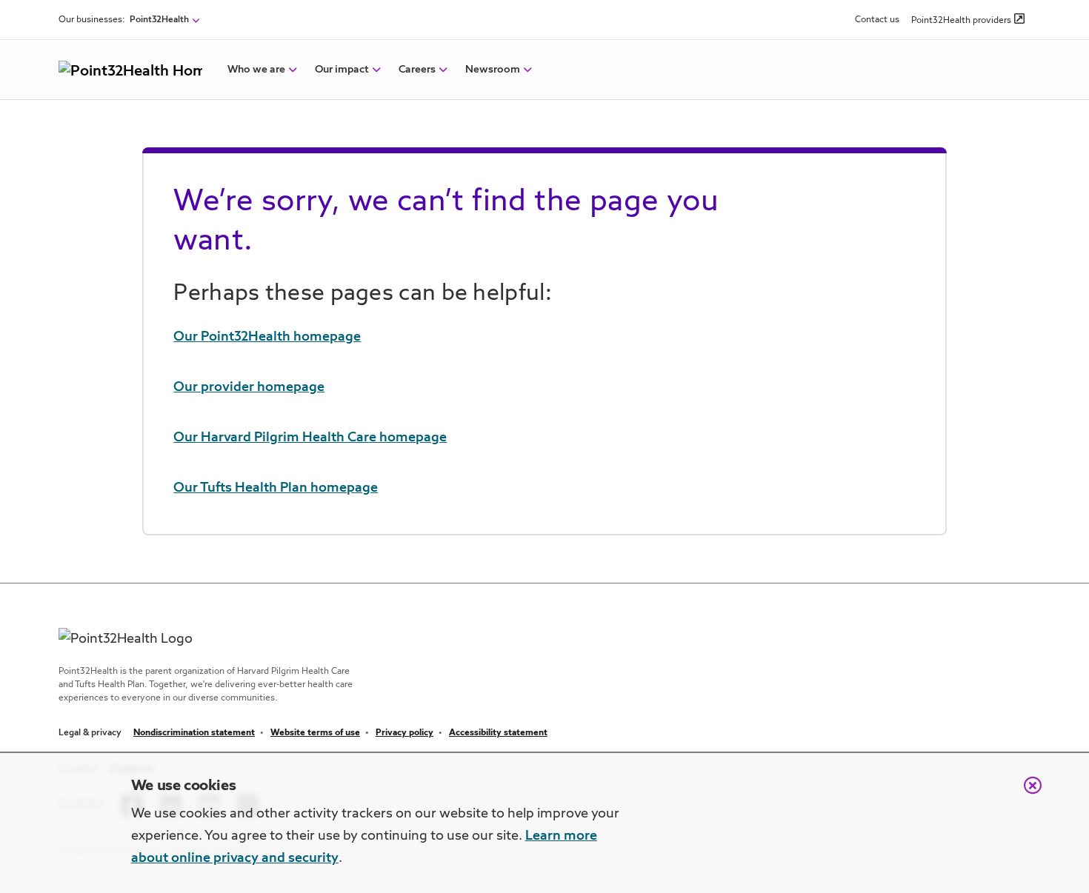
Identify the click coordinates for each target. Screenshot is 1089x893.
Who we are (256, 69)
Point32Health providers (961, 20)
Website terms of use (315, 733)
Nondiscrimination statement (194, 733)
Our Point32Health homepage (267, 337)
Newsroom (492, 69)
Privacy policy (404, 733)
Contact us (877, 20)
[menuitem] (256, 69)
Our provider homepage (248, 387)
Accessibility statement (498, 733)
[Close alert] (1025, 793)
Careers (417, 69)
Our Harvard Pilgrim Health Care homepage (310, 437)
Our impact (342, 69)
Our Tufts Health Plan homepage (275, 488)
